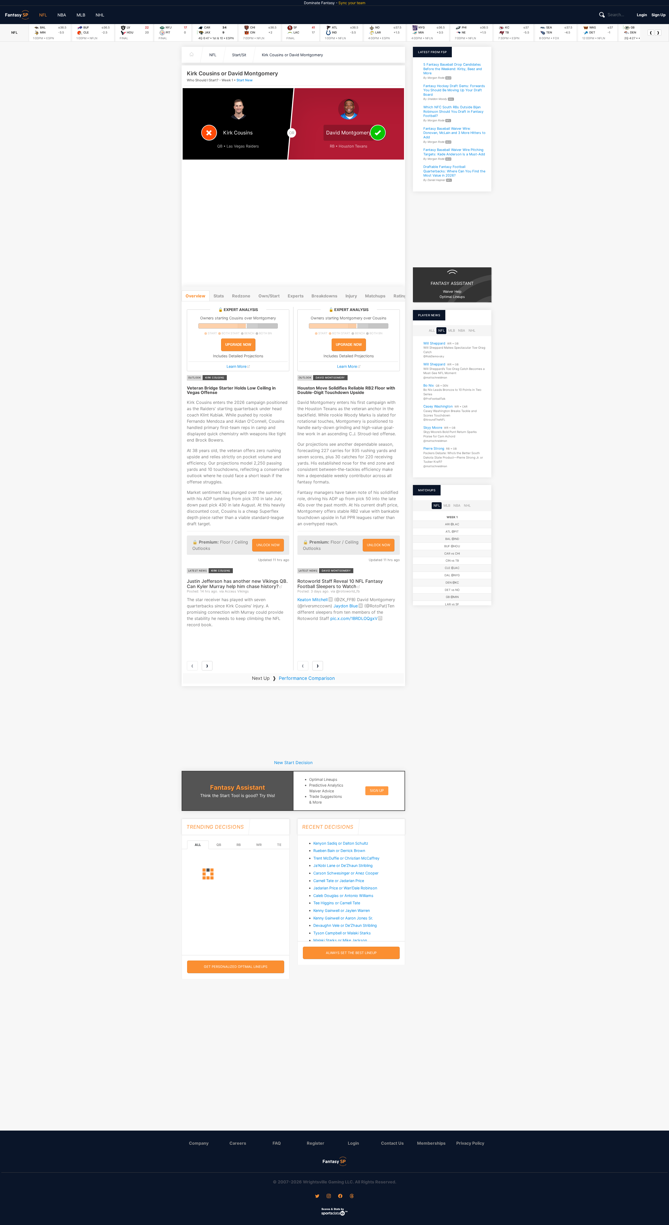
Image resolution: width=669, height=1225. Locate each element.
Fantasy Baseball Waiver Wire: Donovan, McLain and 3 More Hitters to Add (454, 132)
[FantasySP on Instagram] (329, 1196)
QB (218, 845)
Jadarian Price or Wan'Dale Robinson (345, 888)
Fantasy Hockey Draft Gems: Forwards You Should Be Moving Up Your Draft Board (454, 90)
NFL (43, 15)
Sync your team (351, 3)
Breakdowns (324, 295)
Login (642, 15)
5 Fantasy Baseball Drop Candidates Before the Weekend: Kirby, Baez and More (452, 69)
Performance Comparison (307, 678)
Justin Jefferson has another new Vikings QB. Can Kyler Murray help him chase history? (237, 583)
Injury (351, 295)
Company (199, 1143)
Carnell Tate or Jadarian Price (338, 880)
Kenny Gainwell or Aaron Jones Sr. (343, 918)
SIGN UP (377, 791)
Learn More (236, 366)
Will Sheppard (434, 343)
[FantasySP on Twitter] (317, 1196)
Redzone (241, 295)
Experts (296, 295)
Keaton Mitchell (312, 599)
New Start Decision (293, 762)
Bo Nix (428, 385)
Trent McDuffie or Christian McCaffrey (346, 858)
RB (239, 845)
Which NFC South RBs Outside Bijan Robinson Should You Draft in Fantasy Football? (453, 111)
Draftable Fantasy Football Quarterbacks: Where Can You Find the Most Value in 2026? (454, 171)
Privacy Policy (470, 1143)
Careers (237, 1143)
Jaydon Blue (345, 605)
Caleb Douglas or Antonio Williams (343, 895)
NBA (61, 15)
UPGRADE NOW (238, 345)
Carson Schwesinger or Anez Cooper (345, 873)
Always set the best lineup (351, 953)
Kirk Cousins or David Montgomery (292, 55)
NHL (100, 15)
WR (259, 845)
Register (315, 1143)
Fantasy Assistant (237, 787)
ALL (198, 845)
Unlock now (268, 545)
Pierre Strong (433, 448)
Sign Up (658, 15)
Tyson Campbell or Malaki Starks (342, 933)
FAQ (277, 1143)
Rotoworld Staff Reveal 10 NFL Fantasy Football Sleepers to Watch (340, 583)
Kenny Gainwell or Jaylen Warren (341, 910)
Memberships (431, 1143)
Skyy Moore (432, 427)
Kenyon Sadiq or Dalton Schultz (340, 843)
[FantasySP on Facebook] (340, 1196)
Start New (245, 80)
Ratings (401, 295)
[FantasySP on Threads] (352, 1196)
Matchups (375, 295)
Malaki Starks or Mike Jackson (340, 940)
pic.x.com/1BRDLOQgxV (354, 618)
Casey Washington (438, 406)
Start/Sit (239, 55)
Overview (195, 295)
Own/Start (269, 295)
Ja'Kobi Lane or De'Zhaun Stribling (343, 865)
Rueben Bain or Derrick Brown (339, 850)
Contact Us (392, 1143)
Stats (219, 295)
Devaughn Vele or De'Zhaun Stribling (345, 925)
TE (279, 845)
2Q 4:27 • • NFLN (636, 38)
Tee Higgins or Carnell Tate (336, 903)
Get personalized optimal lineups (235, 967)
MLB (81, 15)
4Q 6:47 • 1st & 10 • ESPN (216, 38)
